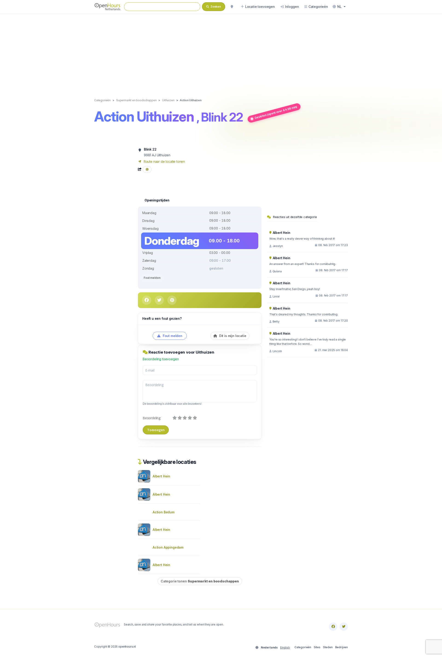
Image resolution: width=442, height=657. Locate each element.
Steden (328, 647)
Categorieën (302, 647)
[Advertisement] (221, 51)
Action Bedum (163, 512)
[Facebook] (333, 626)
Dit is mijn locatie (232, 336)
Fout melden (152, 277)
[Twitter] (344, 626)
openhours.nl (127, 646)
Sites (317, 647)
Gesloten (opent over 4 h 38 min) (275, 112)
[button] (339, 6)
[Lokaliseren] (231, 6)
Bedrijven (341, 647)
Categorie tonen (200, 581)
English (285, 647)
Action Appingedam (168, 547)
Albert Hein (161, 476)
